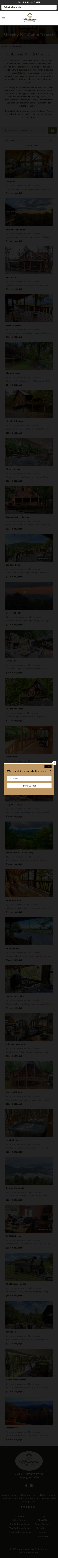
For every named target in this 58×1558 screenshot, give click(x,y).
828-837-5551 (33, 2)
